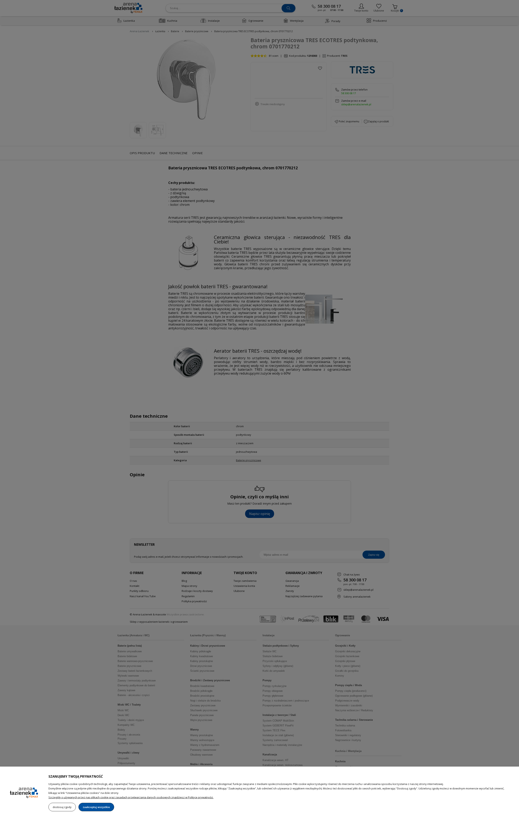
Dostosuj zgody (62, 807)
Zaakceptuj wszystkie (96, 807)
